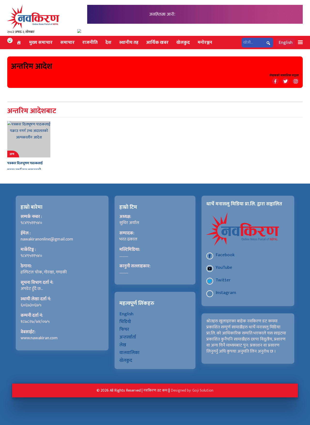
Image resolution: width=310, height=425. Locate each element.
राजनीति (90, 42)
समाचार (67, 42)
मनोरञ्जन (205, 42)
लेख (122, 345)
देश (108, 42)
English (286, 42)
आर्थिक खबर (157, 42)
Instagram (226, 292)
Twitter (223, 280)
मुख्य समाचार (41, 42)
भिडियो (125, 321)
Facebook (225, 255)
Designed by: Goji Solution (192, 390)
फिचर (124, 329)
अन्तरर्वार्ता (127, 337)
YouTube (224, 267)
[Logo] (33, 17)
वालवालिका (129, 352)
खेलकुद (183, 42)
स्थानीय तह (129, 42)
